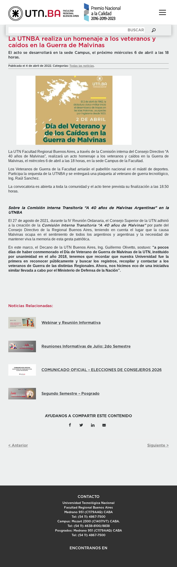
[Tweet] (81, 425)
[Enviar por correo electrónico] (103, 425)
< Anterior (18, 445)
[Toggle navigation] (162, 12)
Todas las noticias (81, 65)
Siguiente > (158, 445)
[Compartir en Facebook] (69, 425)
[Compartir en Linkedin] (92, 425)
